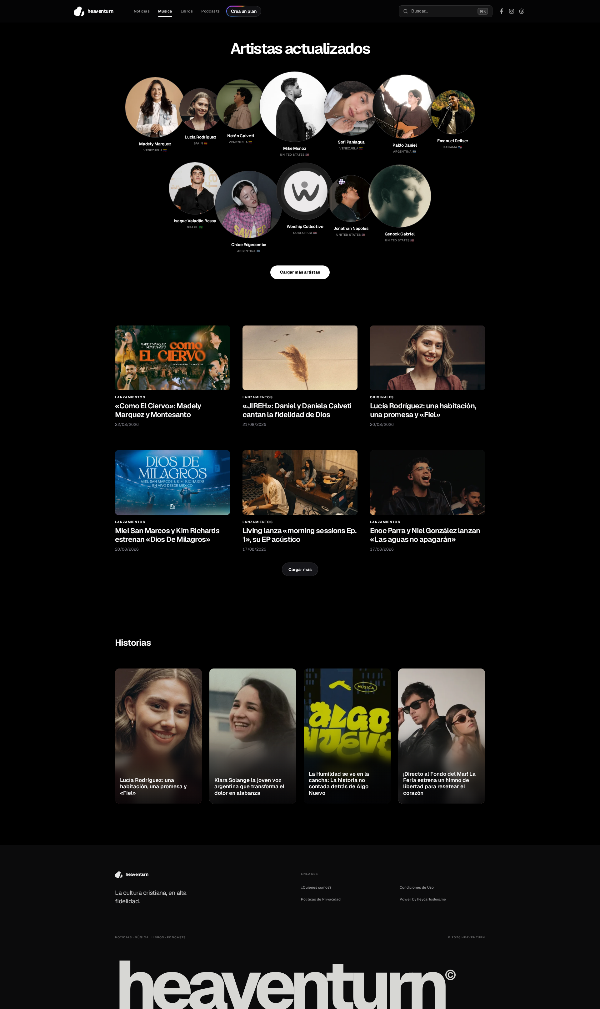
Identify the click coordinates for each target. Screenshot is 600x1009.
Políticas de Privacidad (321, 899)
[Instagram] (511, 11)
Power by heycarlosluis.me (423, 899)
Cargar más (300, 569)
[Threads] (521, 11)
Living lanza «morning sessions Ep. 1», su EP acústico (299, 535)
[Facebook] (501, 11)
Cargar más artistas (300, 272)
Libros (187, 11)
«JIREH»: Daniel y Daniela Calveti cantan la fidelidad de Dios (296, 410)
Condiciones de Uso (417, 887)
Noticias (142, 11)
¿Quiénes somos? (316, 887)
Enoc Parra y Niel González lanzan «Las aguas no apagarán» (425, 535)
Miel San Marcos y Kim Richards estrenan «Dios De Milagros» (167, 535)
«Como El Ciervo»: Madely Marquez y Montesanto (158, 410)
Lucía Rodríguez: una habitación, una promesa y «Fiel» (423, 410)
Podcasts (210, 11)
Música (165, 11)
